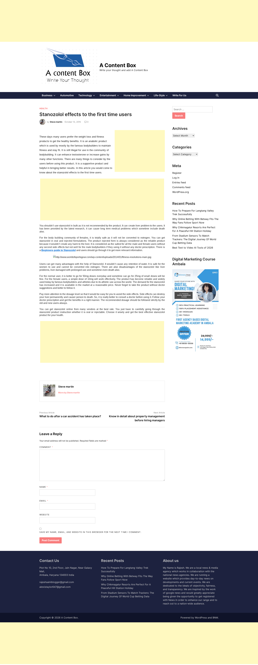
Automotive (67, 95)
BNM (215, 617)
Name (43, 487)
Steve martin (56, 122)
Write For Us (179, 95)
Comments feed (181, 187)
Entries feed (179, 182)
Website (44, 514)
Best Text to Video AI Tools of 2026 (192, 247)
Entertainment (110, 96)
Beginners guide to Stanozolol (58, 250)
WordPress (201, 617)
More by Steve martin (69, 392)
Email (43, 501)
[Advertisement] (89, 21)
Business (50, 96)
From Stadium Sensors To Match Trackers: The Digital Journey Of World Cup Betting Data (194, 239)
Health (43, 108)
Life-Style (162, 96)
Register (177, 172)
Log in (175, 177)
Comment (46, 447)
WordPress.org (180, 191)
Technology (87, 96)
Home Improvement (137, 96)
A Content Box (117, 65)
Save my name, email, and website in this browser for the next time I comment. (90, 532)
